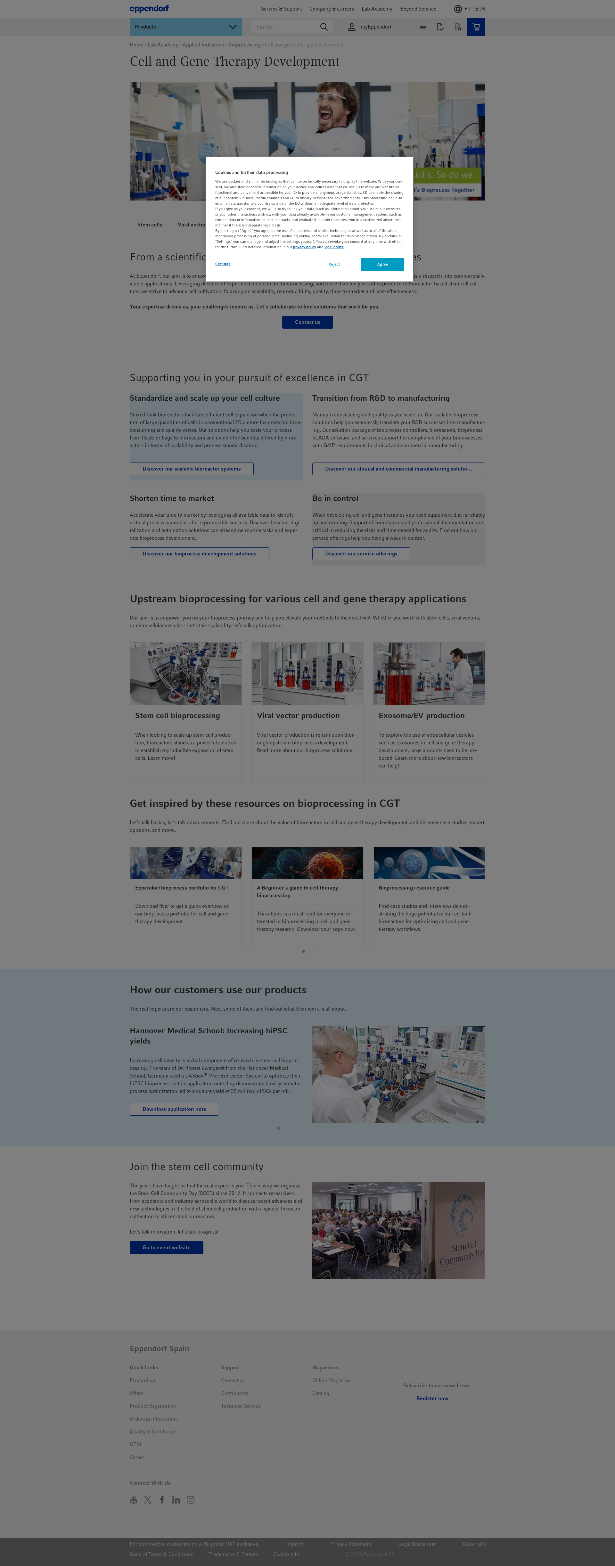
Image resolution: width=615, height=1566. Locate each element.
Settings (223, 264)
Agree (382, 264)
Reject (334, 264)
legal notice (334, 247)
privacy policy (304, 247)
